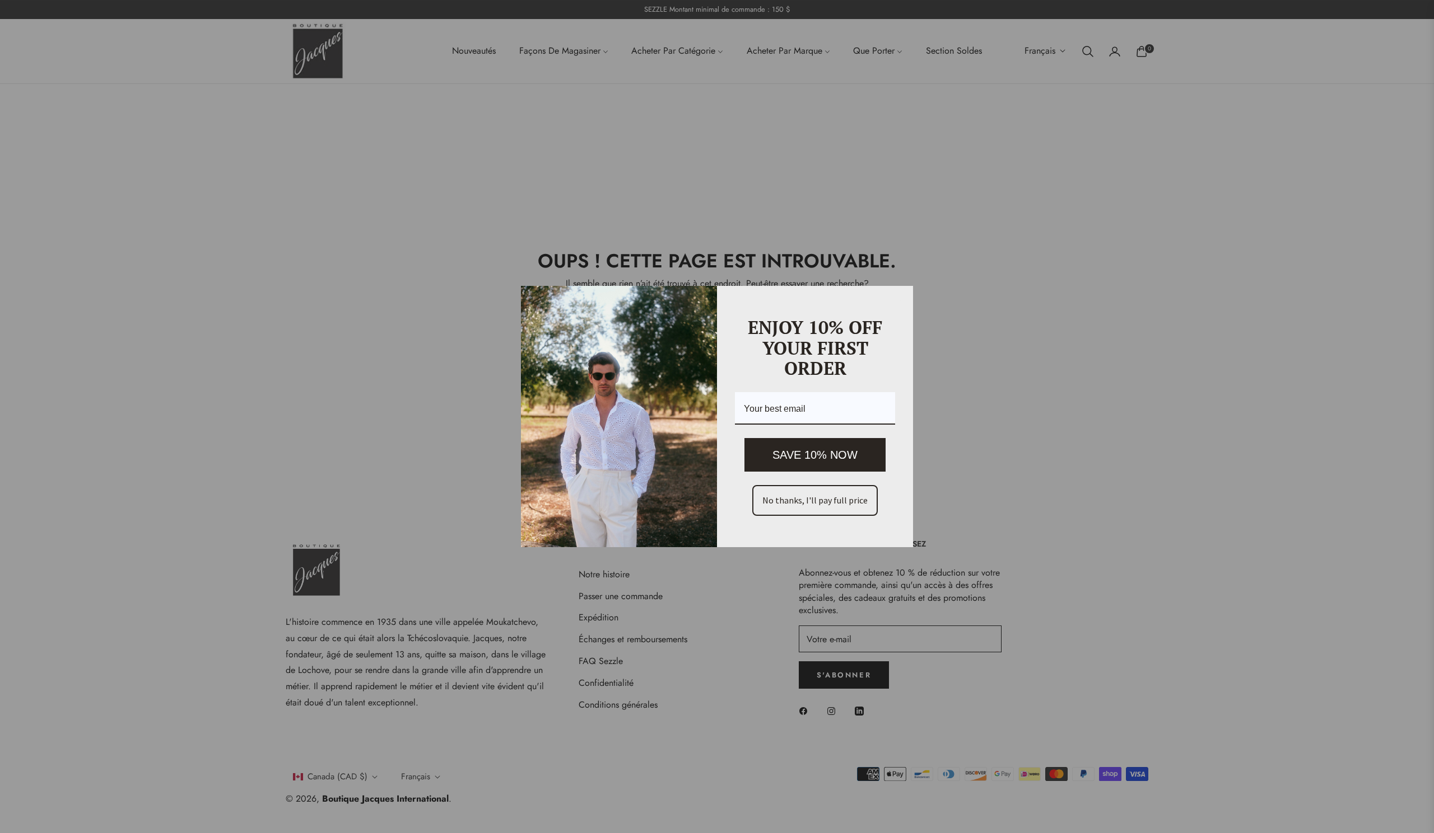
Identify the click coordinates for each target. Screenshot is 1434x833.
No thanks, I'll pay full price (815, 500)
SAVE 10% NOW (815, 455)
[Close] (899, 299)
